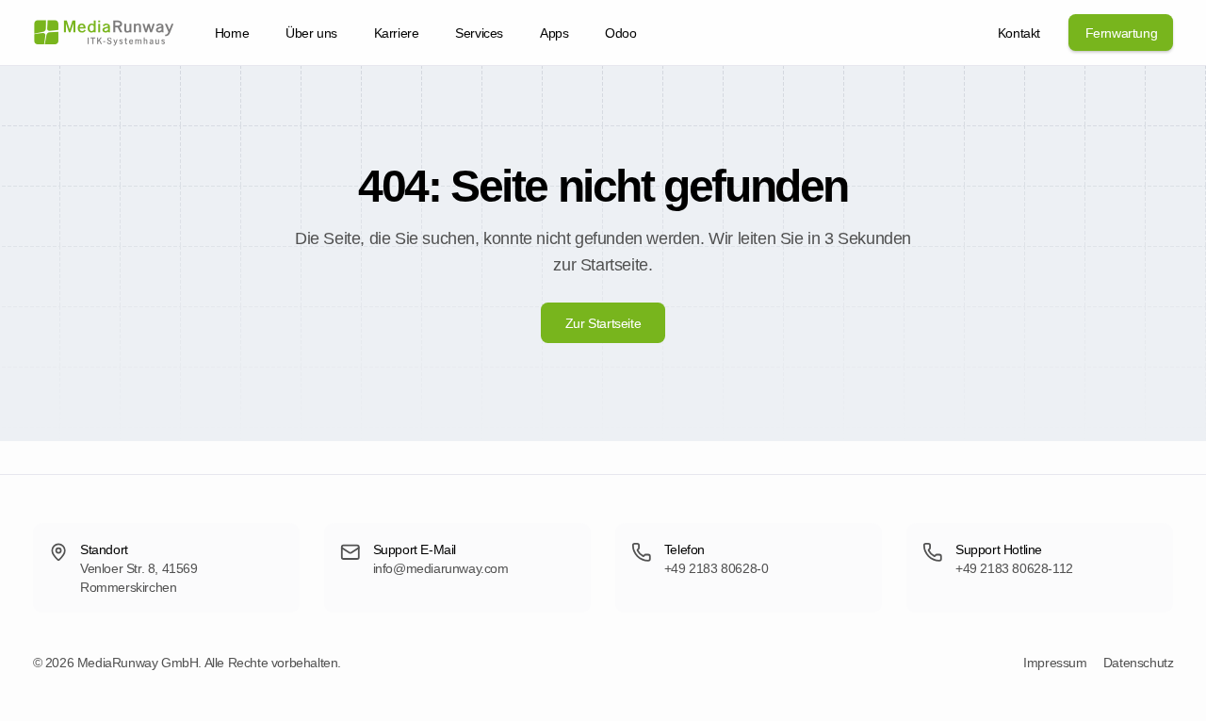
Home (232, 33)
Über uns (311, 33)
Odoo (620, 33)
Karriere (396, 33)
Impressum (1054, 662)
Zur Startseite (603, 323)
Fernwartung (1121, 33)
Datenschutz (1138, 662)
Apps (554, 33)
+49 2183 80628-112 (1014, 568)
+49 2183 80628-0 (716, 568)
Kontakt (1019, 33)
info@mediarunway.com (441, 568)
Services (479, 33)
